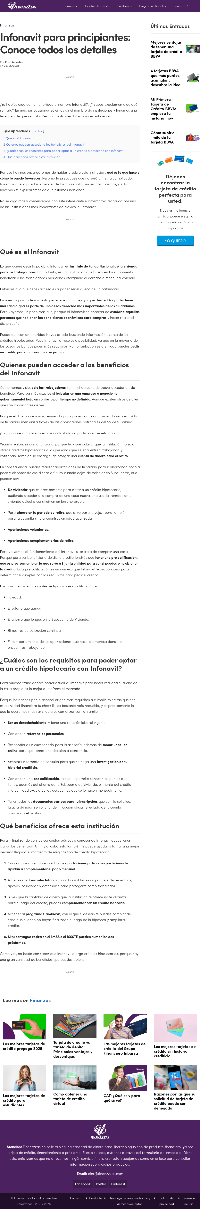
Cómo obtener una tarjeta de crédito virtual (70, 1098)
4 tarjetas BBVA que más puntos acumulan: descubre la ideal (166, 77)
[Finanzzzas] (22, 6)
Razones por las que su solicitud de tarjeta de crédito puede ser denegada (175, 1100)
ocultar (38, 131)
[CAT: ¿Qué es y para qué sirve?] (125, 1088)
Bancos (178, 6)
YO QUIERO (175, 240)
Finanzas (7, 25)
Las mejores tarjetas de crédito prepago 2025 (24, 1046)
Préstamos (124, 6)
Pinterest (118, 1183)
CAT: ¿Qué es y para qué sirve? (122, 1098)
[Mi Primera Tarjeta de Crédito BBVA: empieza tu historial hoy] (193, 109)
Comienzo (70, 6)
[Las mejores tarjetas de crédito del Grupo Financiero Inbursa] (125, 1036)
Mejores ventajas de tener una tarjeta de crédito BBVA (166, 49)
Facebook (83, 1183)
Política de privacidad (166, 1201)
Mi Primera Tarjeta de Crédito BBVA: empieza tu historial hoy (163, 108)
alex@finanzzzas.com (105, 1173)
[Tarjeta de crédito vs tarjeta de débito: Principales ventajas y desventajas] (75, 1034)
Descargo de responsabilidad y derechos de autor (129, 1201)
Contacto (95, 1198)
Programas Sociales (152, 6)
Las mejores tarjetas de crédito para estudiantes (24, 1100)
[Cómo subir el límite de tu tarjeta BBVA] (193, 138)
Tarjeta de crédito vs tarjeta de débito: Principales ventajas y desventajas (73, 1049)
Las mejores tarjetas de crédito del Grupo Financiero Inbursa (125, 1048)
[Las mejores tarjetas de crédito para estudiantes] (24, 1088)
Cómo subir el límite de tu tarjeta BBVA (163, 137)
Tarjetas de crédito (97, 6)
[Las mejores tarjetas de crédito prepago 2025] (24, 1036)
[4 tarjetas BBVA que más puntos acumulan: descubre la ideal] (193, 78)
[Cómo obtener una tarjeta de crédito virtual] (75, 1086)
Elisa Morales (14, 62)
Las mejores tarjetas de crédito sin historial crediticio (175, 1051)
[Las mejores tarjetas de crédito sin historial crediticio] (175, 1039)
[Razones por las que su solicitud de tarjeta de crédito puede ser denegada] (175, 1086)
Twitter (101, 1183)
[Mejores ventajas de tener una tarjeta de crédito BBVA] (193, 50)
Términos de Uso (189, 1201)
